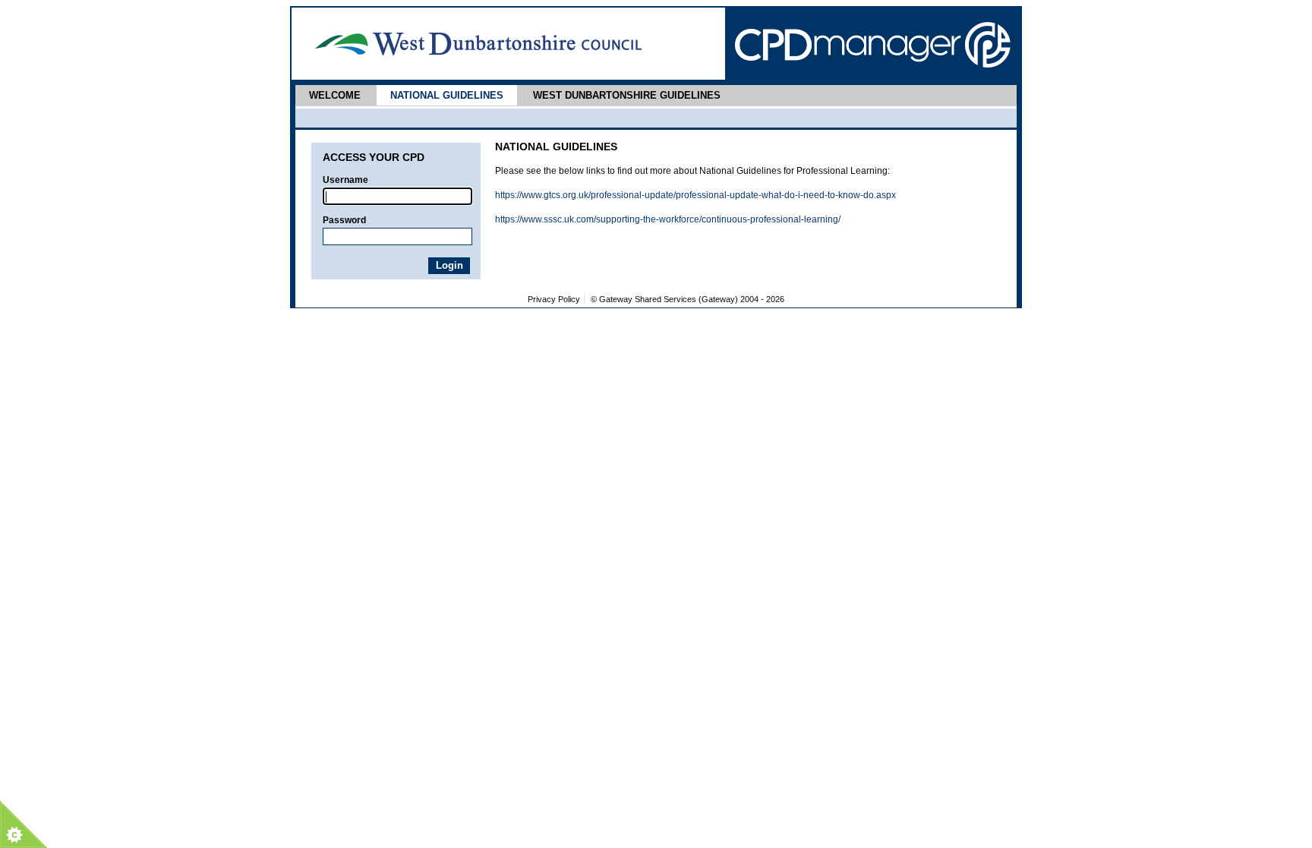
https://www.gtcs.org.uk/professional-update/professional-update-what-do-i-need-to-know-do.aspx (695, 195)
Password (344, 220)
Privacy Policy (554, 299)
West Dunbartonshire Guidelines (627, 95)
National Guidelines (446, 95)
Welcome (335, 95)
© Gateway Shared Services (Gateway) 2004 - (687, 299)
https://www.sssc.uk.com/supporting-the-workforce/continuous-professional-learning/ (667, 219)
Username (345, 180)
